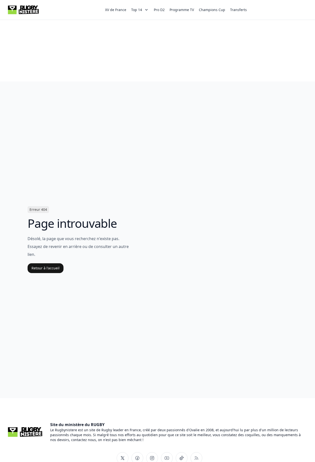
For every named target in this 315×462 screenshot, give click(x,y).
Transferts (238, 9)
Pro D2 (159, 9)
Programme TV (182, 9)
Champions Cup (212, 9)
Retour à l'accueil (46, 268)
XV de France (115, 9)
